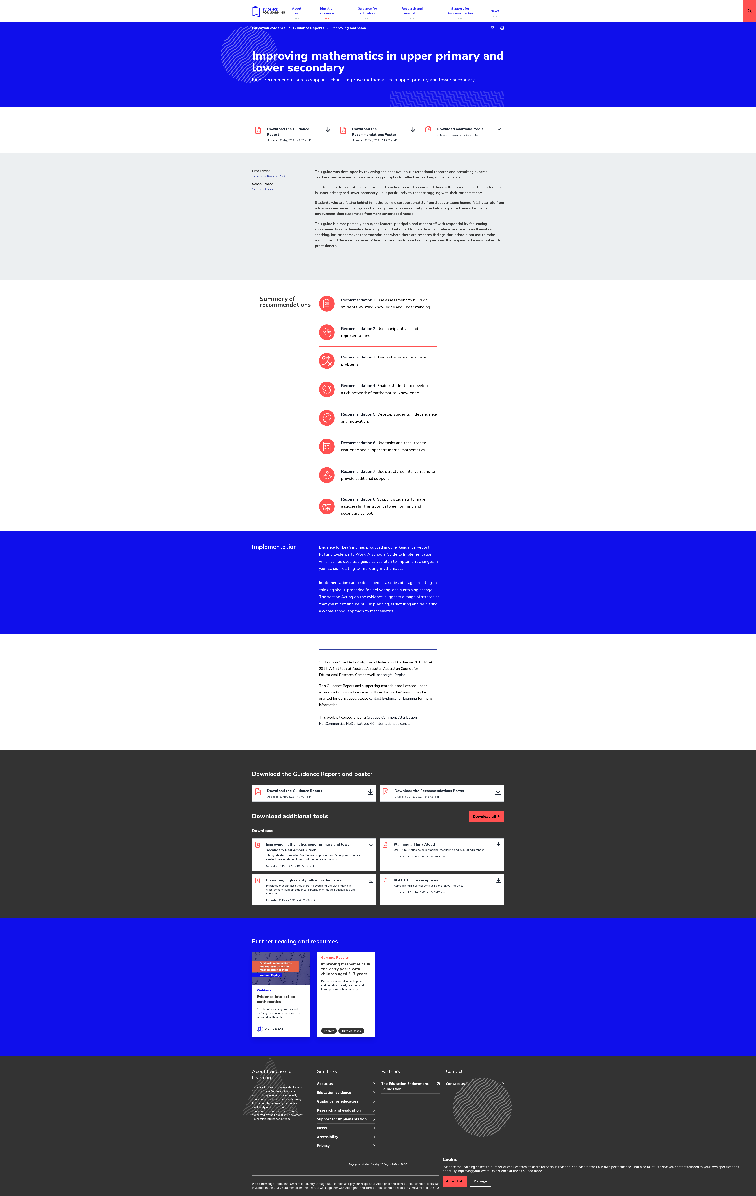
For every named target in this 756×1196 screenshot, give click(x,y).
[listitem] (378, 307)
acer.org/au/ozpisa (391, 674)
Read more (534, 1171)
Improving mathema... (350, 28)
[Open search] (749, 11)
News (322, 1127)
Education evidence (269, 28)
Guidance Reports (308, 28)
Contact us (455, 1083)
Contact (454, 1071)
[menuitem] (492, 28)
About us (325, 1083)
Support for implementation (342, 1119)
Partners (390, 1071)
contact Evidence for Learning (393, 698)
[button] (463, 134)
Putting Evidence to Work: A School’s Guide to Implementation (375, 554)
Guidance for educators (337, 1101)
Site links (327, 1071)
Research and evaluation (339, 1110)
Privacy (323, 1145)
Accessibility (327, 1136)
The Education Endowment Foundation (405, 1086)
